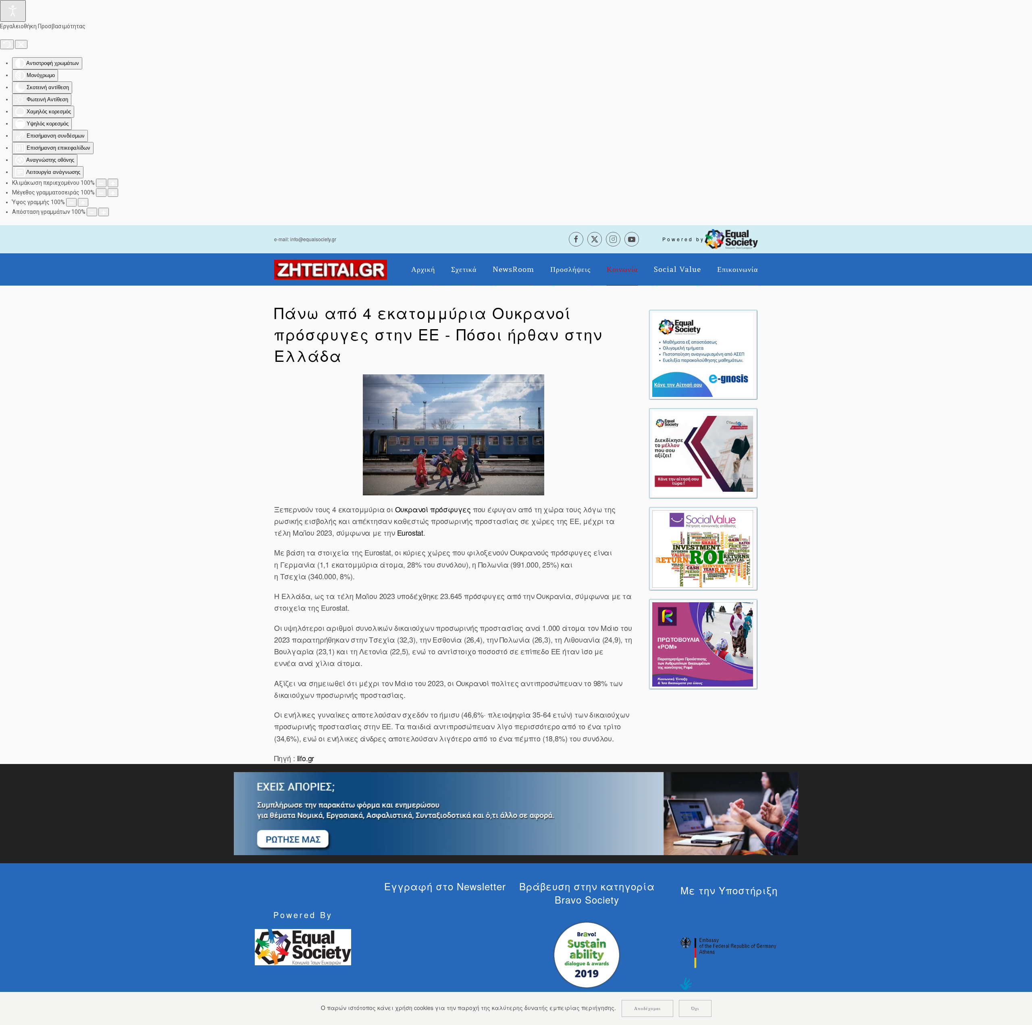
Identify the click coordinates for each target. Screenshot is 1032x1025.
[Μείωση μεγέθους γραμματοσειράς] (101, 192)
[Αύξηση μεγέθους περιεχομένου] (113, 183)
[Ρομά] (702, 643)
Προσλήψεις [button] (570, 269)
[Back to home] (330, 269)
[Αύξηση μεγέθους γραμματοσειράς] (113, 192)
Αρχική (423, 269)
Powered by (683, 239)
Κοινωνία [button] (622, 269)
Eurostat (410, 532)
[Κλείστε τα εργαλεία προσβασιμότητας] (21, 44)
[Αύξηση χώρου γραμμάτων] (103, 212)
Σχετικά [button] (463, 269)
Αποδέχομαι (647, 1008)
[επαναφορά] (7, 44)
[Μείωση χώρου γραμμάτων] (92, 212)
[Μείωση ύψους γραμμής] (71, 202)
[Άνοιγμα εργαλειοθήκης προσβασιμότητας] (13, 11)
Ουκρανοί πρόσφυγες (433, 509)
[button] (453, 434)
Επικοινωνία (737, 269)
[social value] (702, 548)
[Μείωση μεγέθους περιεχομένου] (101, 183)
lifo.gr (305, 758)
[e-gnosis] (702, 354)
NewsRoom (513, 269)
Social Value (677, 269)
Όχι (695, 1008)
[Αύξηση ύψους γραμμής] (83, 202)
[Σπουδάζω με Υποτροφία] (702, 453)
